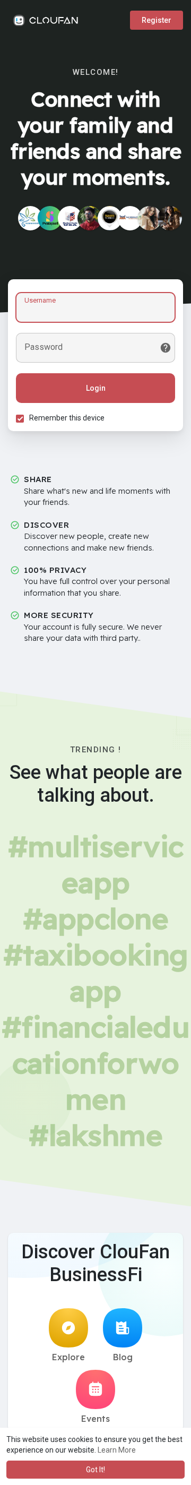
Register (156, 20)
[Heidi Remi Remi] (170, 218)
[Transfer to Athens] (110, 218)
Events (95, 1418)
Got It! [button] (95, 1469)
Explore (68, 1357)
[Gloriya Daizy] (149, 218)
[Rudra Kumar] (89, 218)
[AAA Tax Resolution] (130, 218)
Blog (123, 1357)
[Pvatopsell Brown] (50, 218)
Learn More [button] (117, 1450)
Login (96, 388)
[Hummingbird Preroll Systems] (30, 218)
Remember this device (67, 418)
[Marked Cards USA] (70, 218)
